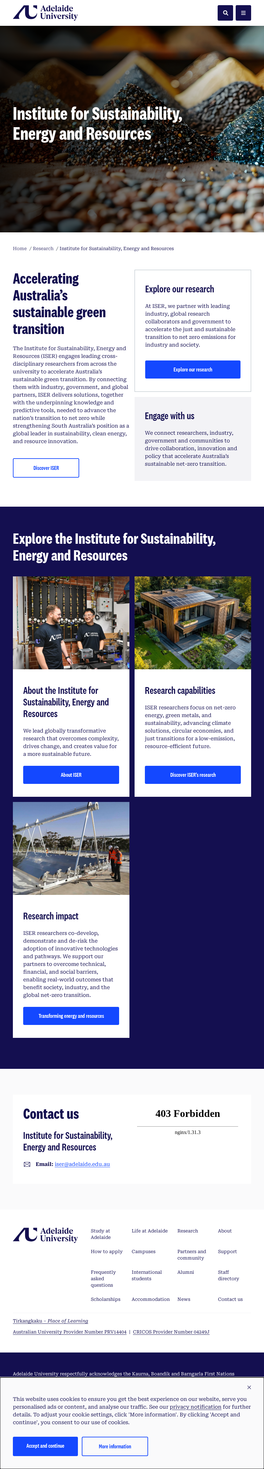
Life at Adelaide (150, 1230)
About (225, 1230)
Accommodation (151, 1299)
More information (115, 1446)
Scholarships (105, 1299)
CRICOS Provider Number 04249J (171, 1331)
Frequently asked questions (103, 1279)
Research (187, 1230)
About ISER (71, 774)
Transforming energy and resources (71, 1015)
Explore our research (193, 369)
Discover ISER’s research (193, 774)
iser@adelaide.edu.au (82, 1164)
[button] (249, 1388)
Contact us (230, 1299)
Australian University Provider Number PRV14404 (70, 1331)
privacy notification (196, 1407)
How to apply (107, 1251)
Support (227, 1251)
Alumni (185, 1272)
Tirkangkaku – (50, 1320)
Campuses (144, 1251)
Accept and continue (45, 1445)
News (183, 1299)
